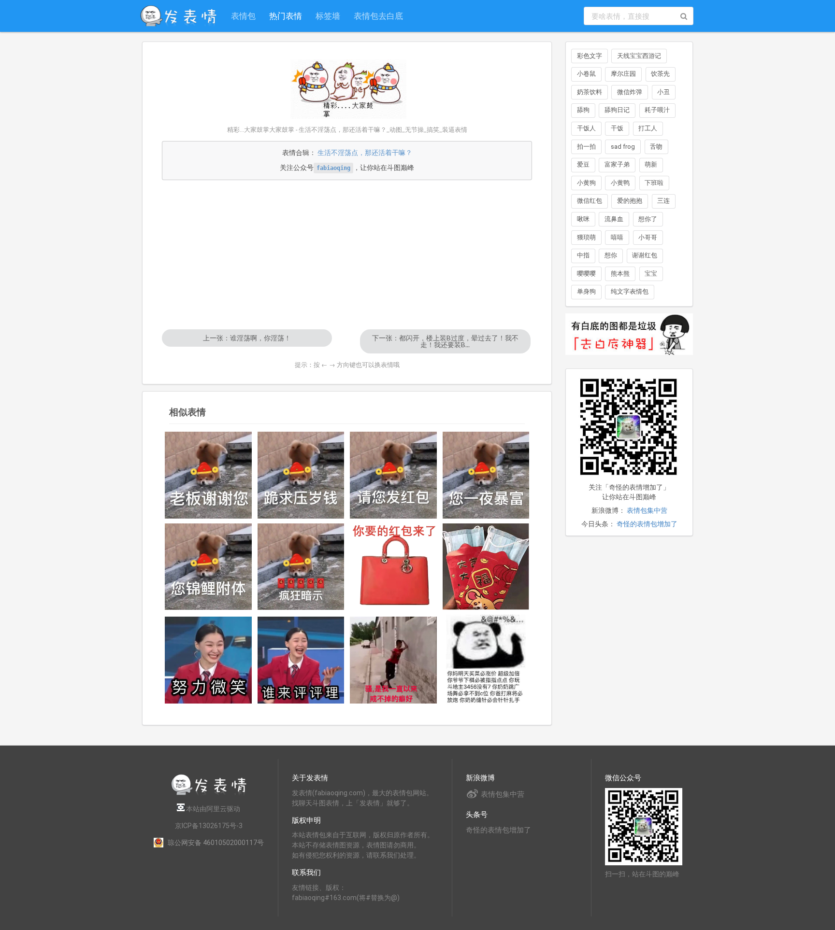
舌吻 (656, 146)
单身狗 (586, 291)
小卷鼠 (586, 73)
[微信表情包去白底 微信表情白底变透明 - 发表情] (629, 359)
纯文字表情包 (629, 291)
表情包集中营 (647, 510)
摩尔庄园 (623, 73)
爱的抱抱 (629, 200)
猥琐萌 (586, 237)
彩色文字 (589, 55)
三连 (663, 200)
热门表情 (285, 16)
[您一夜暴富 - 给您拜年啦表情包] (486, 475)
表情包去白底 (378, 16)
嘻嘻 (617, 237)
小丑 (663, 92)
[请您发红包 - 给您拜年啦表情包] (393, 475)
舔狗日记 (617, 109)
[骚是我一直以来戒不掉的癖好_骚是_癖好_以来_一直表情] (393, 660)
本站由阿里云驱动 (212, 809)
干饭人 (586, 128)
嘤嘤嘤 (586, 273)
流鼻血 (614, 219)
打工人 (647, 128)
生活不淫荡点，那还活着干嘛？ (364, 152)
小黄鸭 (620, 182)
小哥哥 (647, 237)
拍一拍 (586, 146)
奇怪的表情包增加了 (647, 524)
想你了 (647, 219)
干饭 (617, 128)
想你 (611, 255)
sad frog (623, 146)
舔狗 (583, 109)
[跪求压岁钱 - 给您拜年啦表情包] (301, 475)
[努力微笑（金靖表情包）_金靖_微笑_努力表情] (208, 660)
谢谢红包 (644, 255)
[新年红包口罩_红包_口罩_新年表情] (486, 566)
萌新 (651, 164)
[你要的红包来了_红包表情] (393, 566)
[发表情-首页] (178, 16)
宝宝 (651, 273)
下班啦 (654, 182)
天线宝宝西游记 (639, 55)
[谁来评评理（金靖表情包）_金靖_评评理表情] (301, 660)
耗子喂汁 (657, 109)
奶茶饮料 (589, 92)
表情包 (243, 16)
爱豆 (583, 164)
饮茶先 (660, 73)
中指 (583, 255)
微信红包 (589, 200)
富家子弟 (617, 164)
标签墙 (328, 16)
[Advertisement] (347, 254)
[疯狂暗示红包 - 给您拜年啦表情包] (301, 566)
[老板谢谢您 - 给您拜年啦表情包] (208, 475)
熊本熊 (620, 273)
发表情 (302, 793)
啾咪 (583, 219)
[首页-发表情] (209, 794)
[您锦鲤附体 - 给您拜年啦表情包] (208, 566)
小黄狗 (586, 182)
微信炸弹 (629, 92)
